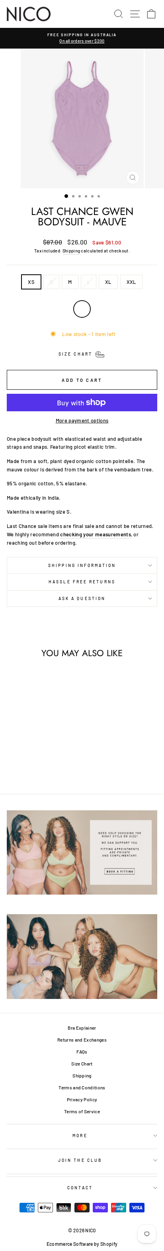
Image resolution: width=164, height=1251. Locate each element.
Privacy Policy (82, 1099)
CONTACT (80, 1187)
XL (108, 282)
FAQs (81, 1051)
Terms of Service (82, 1111)
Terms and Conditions (82, 1087)
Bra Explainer (82, 1027)
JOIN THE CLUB (80, 1160)
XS (31, 282)
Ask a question (82, 598)
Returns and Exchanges (82, 1039)
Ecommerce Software (70, 1244)
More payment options (82, 420)
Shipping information (82, 565)
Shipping (71, 250)
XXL (131, 282)
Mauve (82, 309)
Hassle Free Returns (82, 581)
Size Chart (81, 1063)
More (79, 1135)
